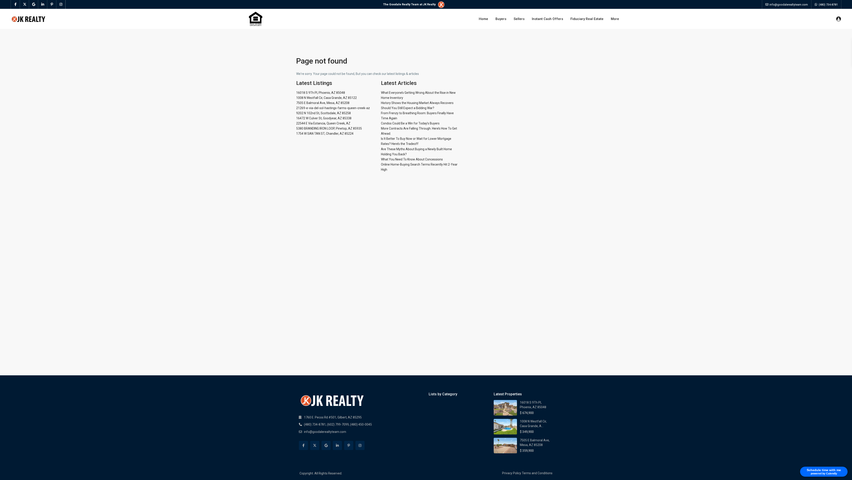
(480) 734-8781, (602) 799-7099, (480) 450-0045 (338, 424)
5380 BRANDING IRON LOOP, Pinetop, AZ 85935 (329, 128)
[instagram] (60, 4)
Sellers (519, 19)
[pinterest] (51, 4)
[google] (33, 4)
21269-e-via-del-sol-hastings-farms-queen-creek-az (333, 108)
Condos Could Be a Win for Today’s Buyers (410, 123)
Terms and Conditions (537, 473)
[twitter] (24, 4)
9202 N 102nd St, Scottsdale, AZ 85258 (323, 113)
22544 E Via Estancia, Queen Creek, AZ (323, 123)
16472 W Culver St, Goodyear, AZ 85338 (323, 118)
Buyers (500, 19)
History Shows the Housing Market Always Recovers (417, 103)
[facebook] (15, 4)
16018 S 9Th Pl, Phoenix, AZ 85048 (320, 92)
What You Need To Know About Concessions (412, 159)
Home (483, 19)
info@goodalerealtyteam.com (325, 432)
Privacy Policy (511, 473)
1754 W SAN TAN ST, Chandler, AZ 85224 (324, 133)
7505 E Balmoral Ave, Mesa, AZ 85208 (322, 103)
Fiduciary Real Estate (587, 19)
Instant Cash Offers (547, 19)
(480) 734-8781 (828, 4)
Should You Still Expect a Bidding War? (407, 108)
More (615, 19)
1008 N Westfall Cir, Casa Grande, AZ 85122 (326, 98)
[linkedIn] (42, 4)
